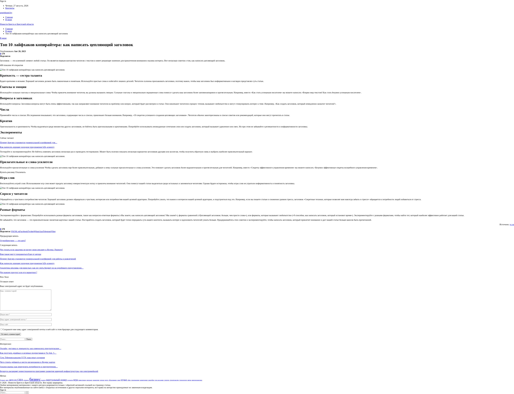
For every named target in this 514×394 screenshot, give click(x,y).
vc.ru (512, 224)
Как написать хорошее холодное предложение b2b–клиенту (27, 147)
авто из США (16, 379)
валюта (43, 380)
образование (113, 380)
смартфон (151, 380)
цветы (189, 380)
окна (118, 380)
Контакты (9, 8)
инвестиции (82, 380)
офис (129, 380)
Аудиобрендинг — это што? (13, 240)
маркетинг (96, 380)
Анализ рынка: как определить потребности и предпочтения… (29, 367)
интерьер (89, 380)
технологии (183, 380)
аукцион (26, 380)
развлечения (144, 380)
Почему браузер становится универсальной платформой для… (28, 142)
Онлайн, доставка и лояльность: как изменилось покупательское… (30, 348)
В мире (8, 20)
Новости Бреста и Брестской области (17, 24)
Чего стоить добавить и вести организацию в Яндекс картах (27, 362)
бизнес (35, 379)
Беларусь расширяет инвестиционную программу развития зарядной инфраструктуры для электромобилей (49, 371)
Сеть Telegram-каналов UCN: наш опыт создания (22, 357)
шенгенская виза (197, 380)
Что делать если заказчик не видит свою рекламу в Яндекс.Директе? (31, 250)
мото (106, 380)
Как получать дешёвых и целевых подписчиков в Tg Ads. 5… (28, 353)
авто (7, 380)
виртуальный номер (56, 379)
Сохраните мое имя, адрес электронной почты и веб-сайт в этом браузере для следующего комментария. (50, 329)
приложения (135, 380)
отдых (124, 379)
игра (75, 379)
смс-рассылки (159, 380)
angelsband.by (6, 13)
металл (102, 380)
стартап (166, 380)
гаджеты (70, 380)
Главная (9, 17)
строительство (174, 380)
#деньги (2, 380)
